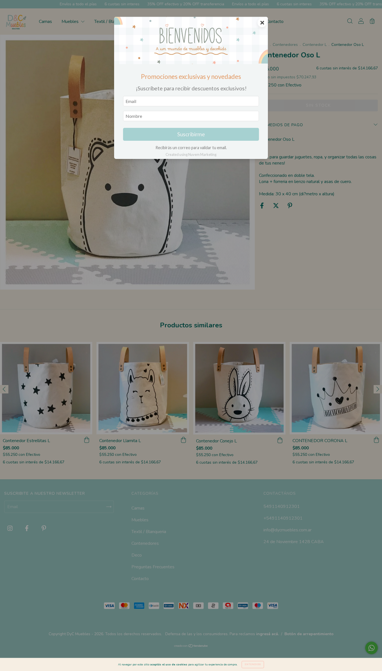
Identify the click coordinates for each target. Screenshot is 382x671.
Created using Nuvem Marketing (191, 154)
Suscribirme (191, 134)
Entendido (253, 664)
